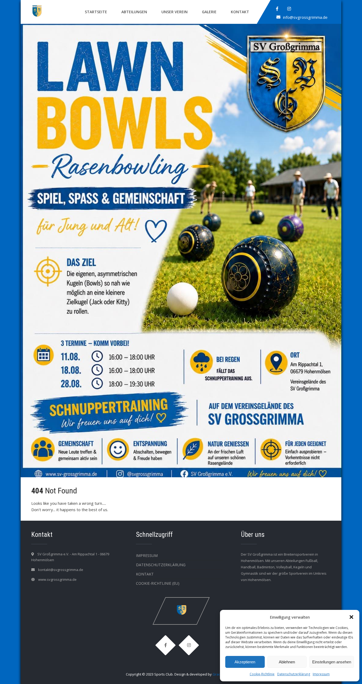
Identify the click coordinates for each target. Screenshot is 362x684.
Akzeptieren (245, 662)
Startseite (96, 11)
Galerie (209, 11)
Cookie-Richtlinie (262, 674)
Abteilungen (134, 11)
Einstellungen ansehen (331, 662)
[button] (351, 617)
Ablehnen (287, 662)
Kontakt (240, 11)
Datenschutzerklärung (293, 674)
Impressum (321, 674)
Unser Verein (174, 11)
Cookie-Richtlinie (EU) (157, 583)
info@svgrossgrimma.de (305, 17)
